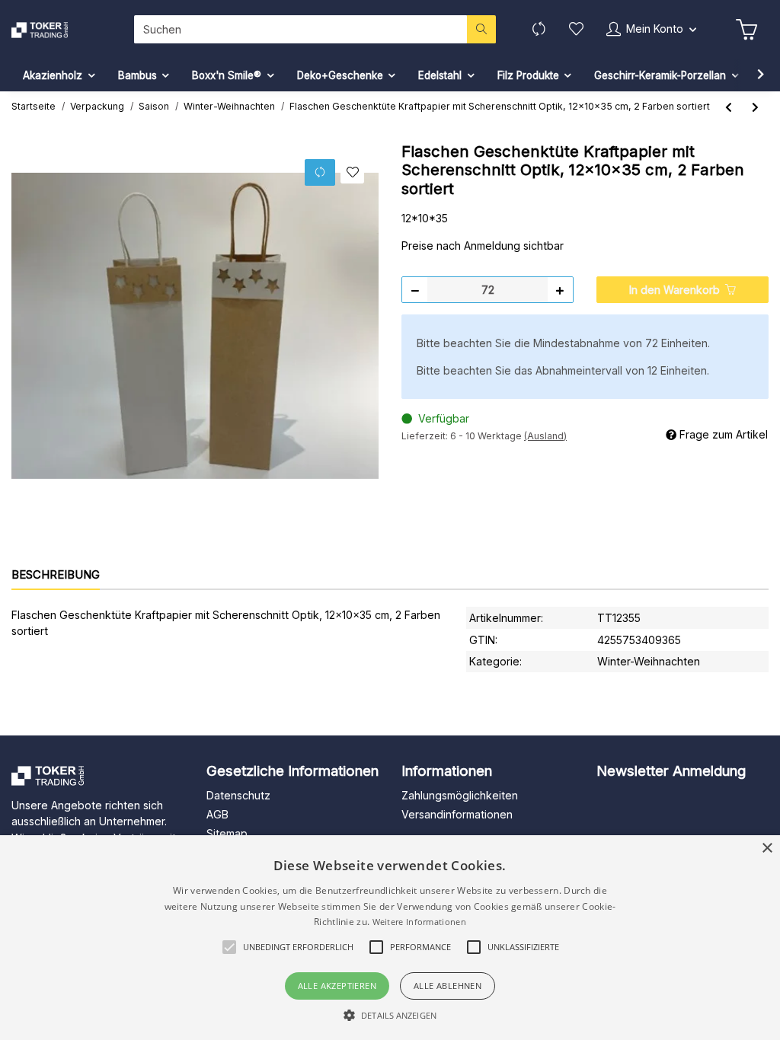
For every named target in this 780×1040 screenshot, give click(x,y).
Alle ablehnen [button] (447, 985)
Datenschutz (238, 795)
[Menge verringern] (415, 289)
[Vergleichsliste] (539, 29)
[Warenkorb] (746, 29)
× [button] (766, 848)
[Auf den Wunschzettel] (352, 172)
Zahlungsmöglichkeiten (459, 795)
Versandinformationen (457, 814)
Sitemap (227, 833)
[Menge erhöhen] (560, 289)
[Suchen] (481, 29)
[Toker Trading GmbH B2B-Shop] (55, 30)
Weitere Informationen (419, 921)
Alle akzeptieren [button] (337, 985)
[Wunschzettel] (576, 29)
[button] (651, 29)
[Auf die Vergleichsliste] (320, 172)
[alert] (390, 937)
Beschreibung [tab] (55, 574)
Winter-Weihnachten (648, 661)
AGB (217, 814)
